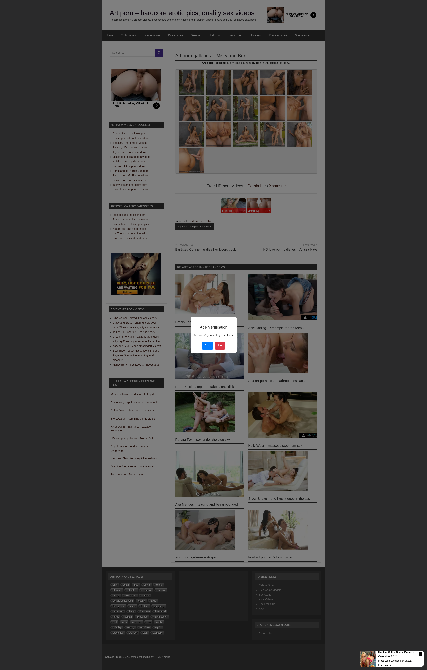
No (220, 345)
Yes (207, 345)
